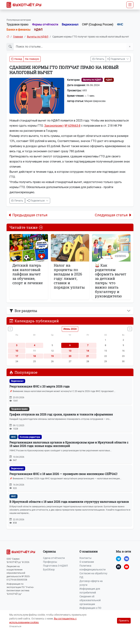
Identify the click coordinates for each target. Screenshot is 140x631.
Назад (18, 58)
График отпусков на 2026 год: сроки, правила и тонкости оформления (61, 414)
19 (52, 356)
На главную (32, 58)
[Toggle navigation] (129, 4)
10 (16, 350)
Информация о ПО (90, 607)
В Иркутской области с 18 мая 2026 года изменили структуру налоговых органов (69, 501)
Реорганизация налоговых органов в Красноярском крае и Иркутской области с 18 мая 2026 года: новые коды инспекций (68, 444)
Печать (100, 58)
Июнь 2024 (70, 328)
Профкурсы (50, 561)
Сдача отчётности (54, 558)
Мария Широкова (95, 101)
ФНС (120, 24)
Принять (124, 620)
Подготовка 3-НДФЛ (55, 565)
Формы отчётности (45, 24)
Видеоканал (70, 24)
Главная (18, 36)
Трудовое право (17, 24)
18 (34, 356)
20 (70, 356)
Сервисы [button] (49, 551)
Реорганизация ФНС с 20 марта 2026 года (39, 386)
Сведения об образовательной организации (90, 600)
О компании (86, 561)
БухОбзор (49, 569)
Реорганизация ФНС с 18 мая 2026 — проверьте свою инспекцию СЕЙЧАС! (63, 474)
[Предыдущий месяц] (10, 329)
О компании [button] (88, 551)
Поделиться (118, 58)
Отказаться (15, 626)
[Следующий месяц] (130, 329)
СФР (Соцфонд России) (97, 24)
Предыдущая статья (29, 215)
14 (87, 350)
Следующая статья (111, 215)
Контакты (85, 558)
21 (87, 356)
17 (16, 356)
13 (70, 350)
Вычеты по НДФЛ (37, 36)
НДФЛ (38, 29)
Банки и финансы (18, 29)
